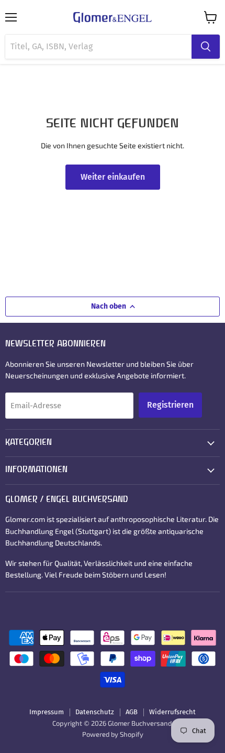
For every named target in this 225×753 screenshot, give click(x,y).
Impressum (46, 712)
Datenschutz (94, 712)
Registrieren (170, 405)
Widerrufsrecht (172, 712)
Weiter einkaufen (113, 177)
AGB (132, 712)
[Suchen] (206, 47)
